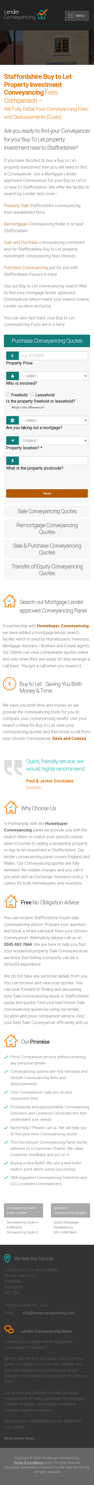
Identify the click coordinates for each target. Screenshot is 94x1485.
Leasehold (45, 395)
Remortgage (15, 224)
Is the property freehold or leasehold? (40, 404)
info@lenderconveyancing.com (49, 1313)
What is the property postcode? (34, 468)
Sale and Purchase (21, 242)
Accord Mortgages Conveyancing (66, 1225)
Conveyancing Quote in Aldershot (22, 1234)
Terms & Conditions (28, 1463)
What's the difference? (27, 407)
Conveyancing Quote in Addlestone (22, 1225)
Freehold (19, 395)
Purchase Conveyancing (26, 267)
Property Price (19, 363)
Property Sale (16, 205)
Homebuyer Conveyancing (63, 625)
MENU (80, 16)
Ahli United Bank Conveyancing (65, 1234)
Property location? (24, 447)
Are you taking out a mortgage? (34, 427)
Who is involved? (21, 383)
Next (47, 493)
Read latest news (19, 1438)
